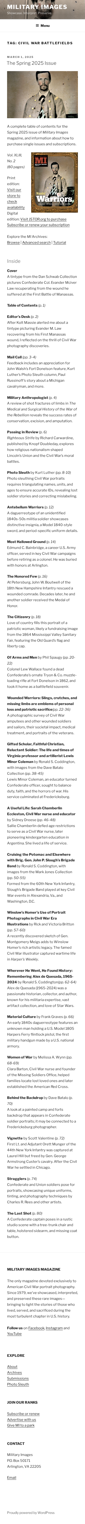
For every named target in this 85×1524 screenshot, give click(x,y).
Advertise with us (21, 1420)
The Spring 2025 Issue (31, 63)
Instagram (54, 1328)
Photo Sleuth (18, 1384)
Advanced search (36, 242)
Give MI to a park (20, 1425)
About (12, 1367)
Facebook (36, 1328)
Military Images (37, 7)
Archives (14, 1372)
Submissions (18, 1378)
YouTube (14, 1334)
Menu (45, 26)
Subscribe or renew (23, 1414)
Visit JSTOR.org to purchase (43, 219)
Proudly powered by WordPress (31, 1513)
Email (11, 1477)
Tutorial (59, 242)
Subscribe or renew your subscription (38, 225)
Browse (13, 242)
